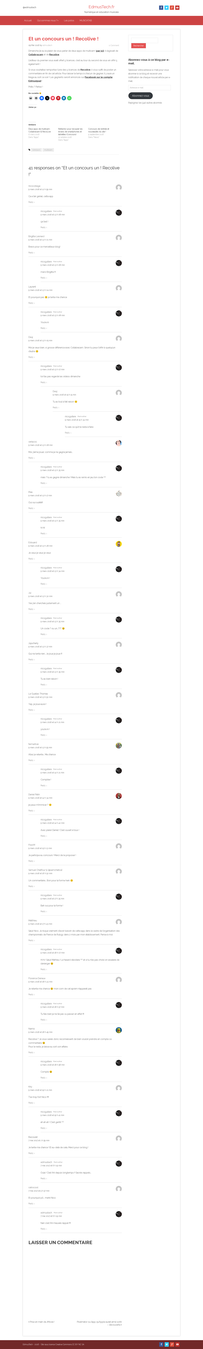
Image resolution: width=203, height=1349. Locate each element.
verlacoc (32, 441)
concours (36, 150)
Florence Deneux (36, 978)
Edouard (32, 542)
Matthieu (32, 920)
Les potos (69, 20)
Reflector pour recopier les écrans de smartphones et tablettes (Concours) (70, 132)
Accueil (28, 20)
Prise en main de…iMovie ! (41, 1322)
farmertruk (33, 744)
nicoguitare (46, 211)
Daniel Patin (34, 794)
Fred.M (31, 845)
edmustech (47, 45)
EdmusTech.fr (101, 6)
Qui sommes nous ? (47, 20)
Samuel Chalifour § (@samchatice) (45, 870)
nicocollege (34, 186)
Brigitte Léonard (36, 236)
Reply (31, 202)
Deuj (30, 337)
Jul (29, 593)
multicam (48, 150)
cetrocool (33, 1187)
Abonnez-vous (140, 95)
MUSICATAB (86, 20)
